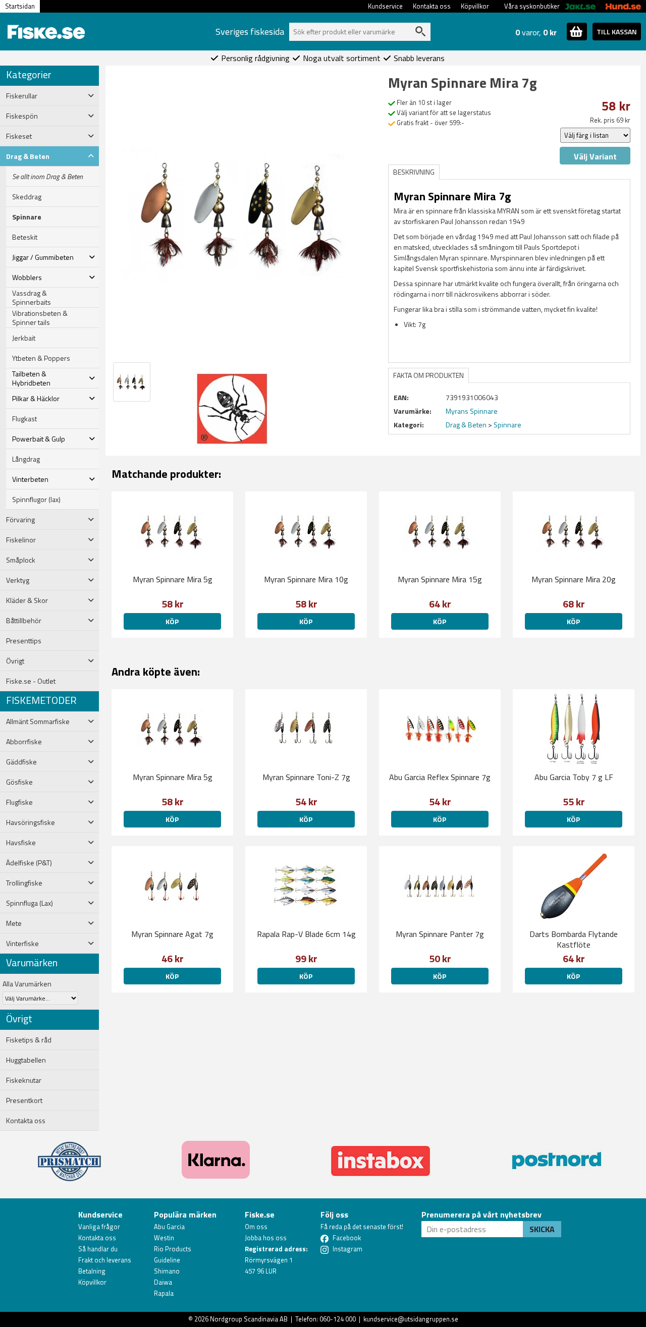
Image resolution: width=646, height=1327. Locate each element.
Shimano (167, 1271)
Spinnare (26, 217)
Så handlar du (98, 1249)
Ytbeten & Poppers (41, 358)
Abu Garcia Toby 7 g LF (573, 777)
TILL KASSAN (617, 31)
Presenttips (23, 640)
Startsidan (20, 6)
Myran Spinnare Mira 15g (440, 579)
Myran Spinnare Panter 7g (440, 934)
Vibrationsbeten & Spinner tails (40, 318)
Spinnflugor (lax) (36, 499)
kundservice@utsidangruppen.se (410, 1319)
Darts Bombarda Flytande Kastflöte (573, 939)
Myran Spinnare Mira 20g (573, 579)
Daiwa (163, 1282)
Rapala (164, 1293)
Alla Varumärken (27, 983)
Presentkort (24, 1100)
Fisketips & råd (28, 1039)
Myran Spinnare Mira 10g (306, 579)
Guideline (167, 1260)
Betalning (91, 1271)
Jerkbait (23, 338)
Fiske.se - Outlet (31, 681)
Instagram (347, 1249)
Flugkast (24, 418)
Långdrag (26, 459)
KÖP (172, 621)
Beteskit (24, 237)
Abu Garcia (169, 1227)
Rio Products (172, 1249)
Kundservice (385, 6)
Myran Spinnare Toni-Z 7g (306, 777)
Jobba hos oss (266, 1238)
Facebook (347, 1238)
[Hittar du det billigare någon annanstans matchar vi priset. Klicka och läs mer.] (69, 1155)
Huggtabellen (26, 1060)
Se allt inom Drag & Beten (47, 176)
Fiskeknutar (23, 1080)
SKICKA (542, 1229)
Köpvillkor (475, 6)
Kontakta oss (432, 6)
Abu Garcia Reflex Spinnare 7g (440, 777)
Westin (164, 1238)
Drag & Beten (466, 424)
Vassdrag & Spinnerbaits (31, 298)
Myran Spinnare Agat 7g (172, 934)
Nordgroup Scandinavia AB (249, 1319)
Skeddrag (26, 196)
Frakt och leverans (104, 1260)
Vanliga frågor (99, 1227)
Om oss (256, 1227)
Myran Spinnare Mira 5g (172, 579)
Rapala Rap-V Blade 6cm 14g (306, 934)
